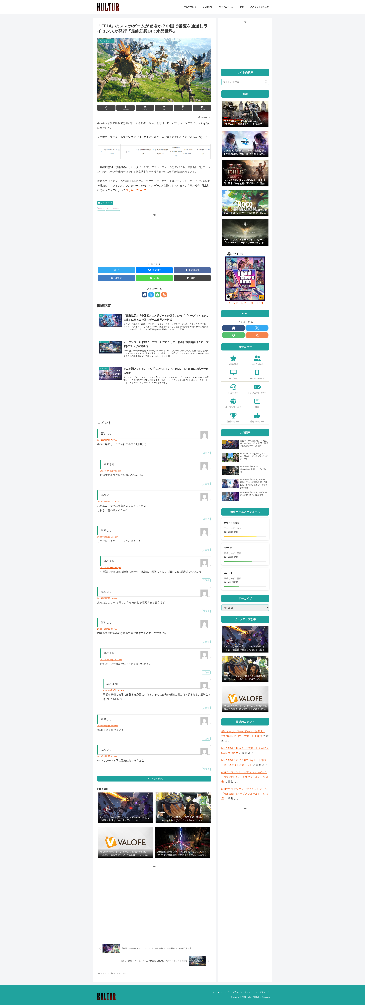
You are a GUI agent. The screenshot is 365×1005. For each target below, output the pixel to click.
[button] (183, 108)
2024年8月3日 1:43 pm (107, 598)
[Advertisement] (154, 237)
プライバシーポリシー (242, 992)
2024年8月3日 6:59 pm (110, 567)
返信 (207, 453)
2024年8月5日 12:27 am (111, 660)
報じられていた (134, 190)
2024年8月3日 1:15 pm (107, 537)
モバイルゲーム (106, 203)
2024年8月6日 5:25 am (107, 756)
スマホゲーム (114, 209)
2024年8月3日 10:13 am (108, 501)
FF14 (102, 209)
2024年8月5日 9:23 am (113, 690)
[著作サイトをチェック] (144, 294)
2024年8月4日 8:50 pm (107, 725)
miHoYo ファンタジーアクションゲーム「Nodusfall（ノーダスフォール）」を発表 (244, 777)
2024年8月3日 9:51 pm (110, 471)
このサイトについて (220, 992)
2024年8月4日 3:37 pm (107, 629)
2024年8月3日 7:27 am (107, 440)
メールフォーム (262, 992)
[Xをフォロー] (151, 294)
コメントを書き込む (154, 778)
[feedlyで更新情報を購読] (157, 294)
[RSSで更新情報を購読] (164, 294)
